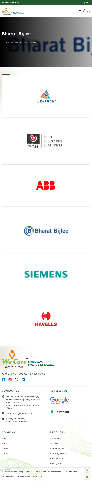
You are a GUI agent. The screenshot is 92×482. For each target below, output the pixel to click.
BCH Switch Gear (57, 448)
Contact (5, 453)
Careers (5, 448)
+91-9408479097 (36, 373)
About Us (6, 443)
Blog (4, 438)
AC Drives (54, 443)
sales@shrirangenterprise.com (19, 413)
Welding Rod (55, 463)
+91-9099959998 (14, 373)
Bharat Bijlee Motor (59, 453)
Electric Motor (56, 438)
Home (6, 42)
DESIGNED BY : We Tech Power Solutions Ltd (22, 476)
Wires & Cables (56, 458)
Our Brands (16, 42)
